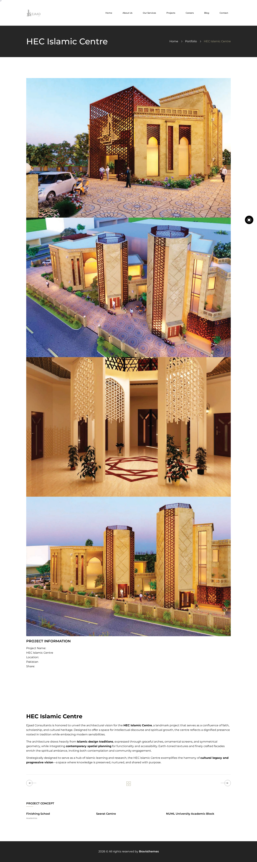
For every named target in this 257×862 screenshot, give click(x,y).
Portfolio (191, 41)
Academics (31, 818)
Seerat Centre (106, 813)
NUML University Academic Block (190, 813)
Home (173, 41)
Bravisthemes (149, 851)
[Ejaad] (33, 12)
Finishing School (38, 813)
